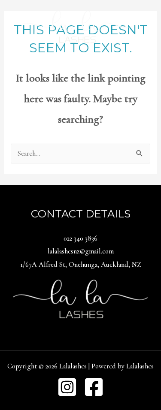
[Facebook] (94, 387)
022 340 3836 (80, 238)
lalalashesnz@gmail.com (81, 251)
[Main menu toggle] (81, 67)
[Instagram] (67, 387)
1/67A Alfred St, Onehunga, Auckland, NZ (80, 264)
